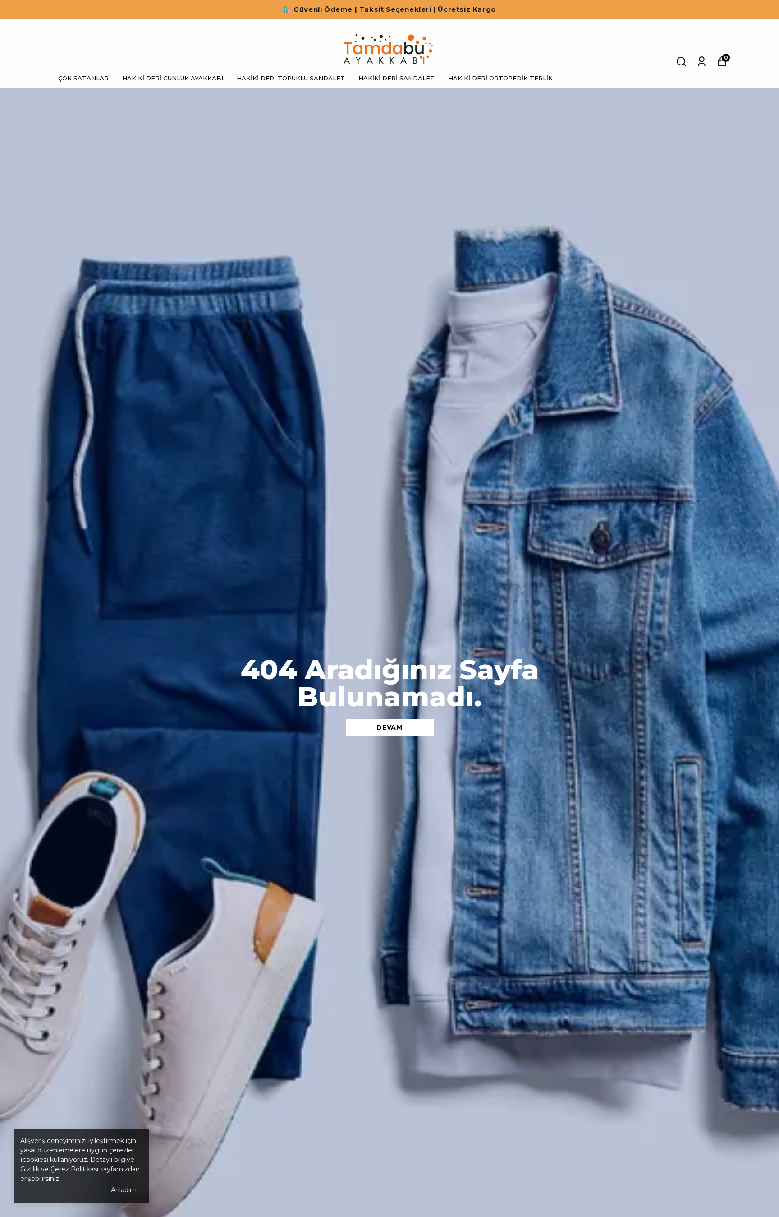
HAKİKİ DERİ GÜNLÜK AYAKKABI (172, 78)
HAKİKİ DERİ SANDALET (396, 78)
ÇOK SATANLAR (83, 78)
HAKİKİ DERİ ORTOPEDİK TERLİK (500, 78)
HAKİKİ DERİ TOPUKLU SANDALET (291, 78)
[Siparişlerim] (701, 61)
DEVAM (389, 727)
